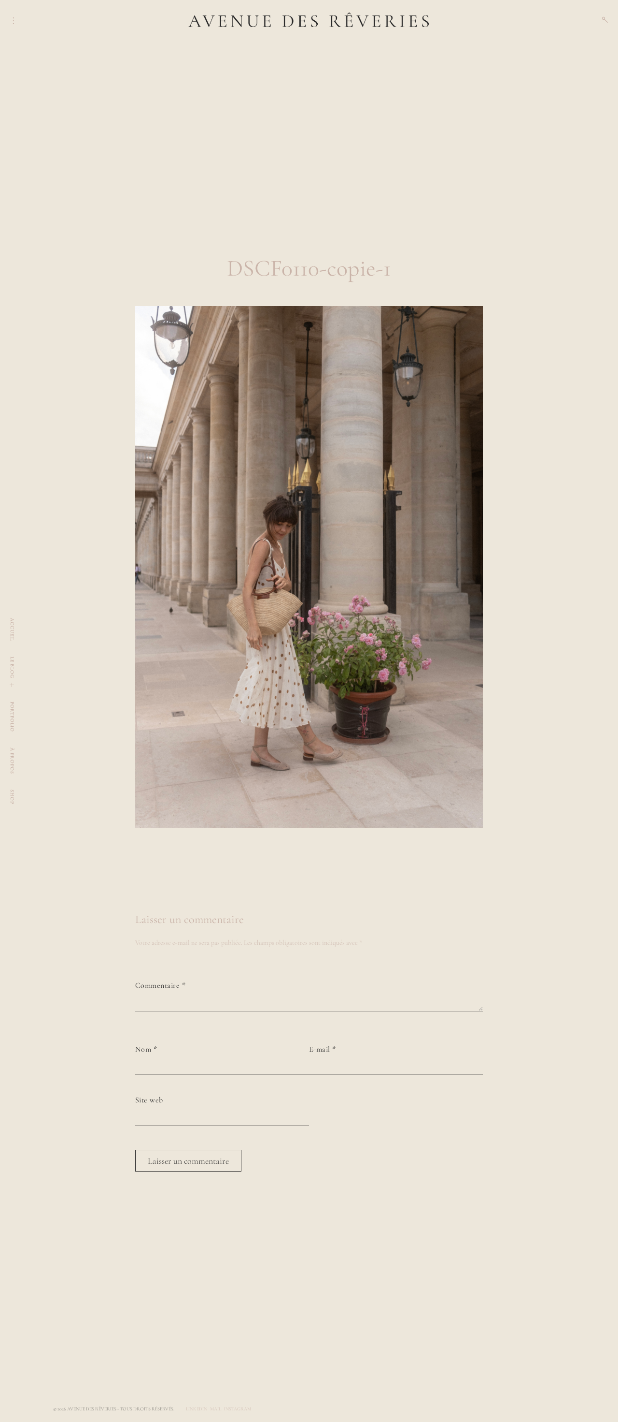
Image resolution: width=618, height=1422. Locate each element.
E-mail (322, 1049)
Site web (149, 1100)
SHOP (12, 797)
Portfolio (12, 717)
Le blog (12, 667)
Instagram (237, 1409)
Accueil (12, 629)
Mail (215, 1409)
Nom (146, 1049)
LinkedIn (196, 1409)
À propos (12, 761)
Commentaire (160, 985)
